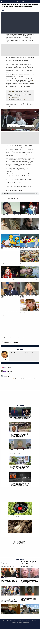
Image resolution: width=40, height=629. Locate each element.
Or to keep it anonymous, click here (20, 543)
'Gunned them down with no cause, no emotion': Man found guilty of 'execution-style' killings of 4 (10, 563)
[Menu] (1, 1)
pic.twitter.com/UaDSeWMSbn (14, 97)
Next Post (29, 345)
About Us (11, 620)
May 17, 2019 (23, 99)
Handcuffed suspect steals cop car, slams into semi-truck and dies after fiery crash (28, 599)
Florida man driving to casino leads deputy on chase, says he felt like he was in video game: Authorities (29, 581)
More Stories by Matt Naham (20, 362)
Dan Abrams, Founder (26, 622)
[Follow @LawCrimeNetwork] (15, 342)
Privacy (23, 620)
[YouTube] (10, 342)
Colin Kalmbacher (4, 602)
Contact (20, 622)
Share (3, 10)
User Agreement (33, 620)
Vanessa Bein (23, 584)
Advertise (15, 620)
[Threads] (14, 342)
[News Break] (17, 342)
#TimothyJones (11, 91)
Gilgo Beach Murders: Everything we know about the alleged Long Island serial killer (9, 581)
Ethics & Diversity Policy (14, 622)
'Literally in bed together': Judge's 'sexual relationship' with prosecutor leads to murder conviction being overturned (10, 600)
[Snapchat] (16, 342)
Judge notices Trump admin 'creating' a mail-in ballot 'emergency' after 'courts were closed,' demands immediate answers (20, 418)
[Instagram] (13, 342)
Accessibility (28, 620)
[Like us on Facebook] (11, 342)
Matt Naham (3, 7)
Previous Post (11, 345)
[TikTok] (12, 342)
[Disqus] (20, 378)
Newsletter (19, 620)
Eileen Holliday (4, 584)
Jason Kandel (3, 566)
